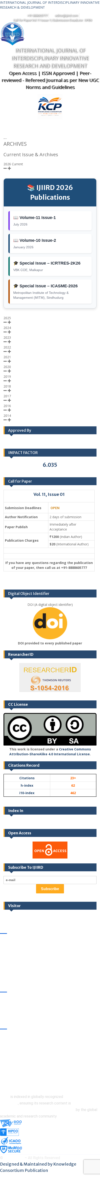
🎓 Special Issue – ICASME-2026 (45, 286)
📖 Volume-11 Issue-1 (34, 217)
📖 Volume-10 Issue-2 (34, 240)
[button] (43, 125)
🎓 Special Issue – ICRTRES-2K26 (46, 263)
